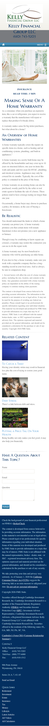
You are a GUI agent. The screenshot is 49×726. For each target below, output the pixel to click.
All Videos (6, 717)
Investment (6, 694)
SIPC (19, 610)
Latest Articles (8, 714)
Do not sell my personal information (22, 586)
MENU (40, 44)
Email (4, 477)
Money (5, 707)
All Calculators (8, 721)
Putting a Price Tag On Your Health (20, 432)
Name (4, 467)
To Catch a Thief (13, 364)
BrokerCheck (19, 523)
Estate (4, 697)
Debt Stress (9, 400)
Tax (3, 704)
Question (6, 487)
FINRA (15, 607)
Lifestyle (5, 711)
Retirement (6, 690)
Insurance (6, 700)
